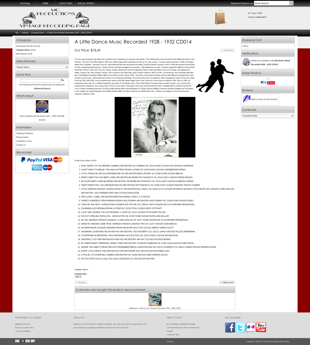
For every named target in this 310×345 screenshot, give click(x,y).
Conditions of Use (24, 141)
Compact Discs (37, 33)
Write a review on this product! (264, 99)
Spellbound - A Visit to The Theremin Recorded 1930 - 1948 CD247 (155, 308)
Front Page (25, 3)
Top (16, 33)
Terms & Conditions (23, 331)
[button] (227, 50)
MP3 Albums (21, 54)
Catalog (24, 33)
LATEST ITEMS (65, 3)
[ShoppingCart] (252, 40)
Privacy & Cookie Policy (24, 328)
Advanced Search (240, 3)
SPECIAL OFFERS (86, 3)
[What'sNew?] (25, 95)
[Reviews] (247, 90)
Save (272, 83)
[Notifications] (250, 53)
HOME (45, 3)
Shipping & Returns (24, 133)
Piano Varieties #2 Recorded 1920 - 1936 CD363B (42, 116)
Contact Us (21, 145)
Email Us (170, 341)
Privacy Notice (22, 137)
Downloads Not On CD (26, 46)
